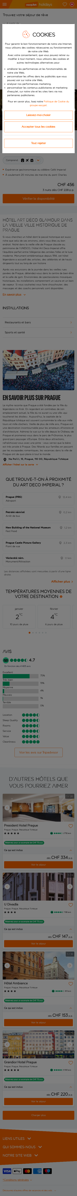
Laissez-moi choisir (38, 115)
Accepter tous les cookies (38, 126)
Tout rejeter (38, 143)
